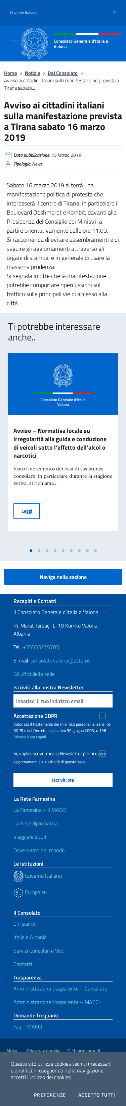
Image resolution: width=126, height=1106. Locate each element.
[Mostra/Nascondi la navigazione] (13, 43)
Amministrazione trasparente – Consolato (60, 988)
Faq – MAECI (27, 1026)
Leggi (31, 510)
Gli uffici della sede (34, 674)
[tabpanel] (63, 449)
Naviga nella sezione (63, 577)
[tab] (31, 550)
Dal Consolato (63, 73)
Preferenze (50, 1095)
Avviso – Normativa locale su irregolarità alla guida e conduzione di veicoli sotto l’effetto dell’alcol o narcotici (60, 443)
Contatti (22, 964)
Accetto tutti (96, 1095)
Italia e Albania (30, 937)
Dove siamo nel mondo (39, 850)
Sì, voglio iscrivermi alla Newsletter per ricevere (59, 753)
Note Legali (36, 737)
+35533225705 (41, 647)
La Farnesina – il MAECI (40, 810)
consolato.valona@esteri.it (60, 660)
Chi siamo (24, 924)
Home (10, 73)
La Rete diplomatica (35, 823)
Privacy (19, 737)
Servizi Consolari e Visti (39, 951)
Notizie (32, 73)
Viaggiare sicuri (29, 837)
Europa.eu (35, 892)
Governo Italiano (23, 13)
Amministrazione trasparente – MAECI (56, 1002)
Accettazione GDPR (35, 716)
